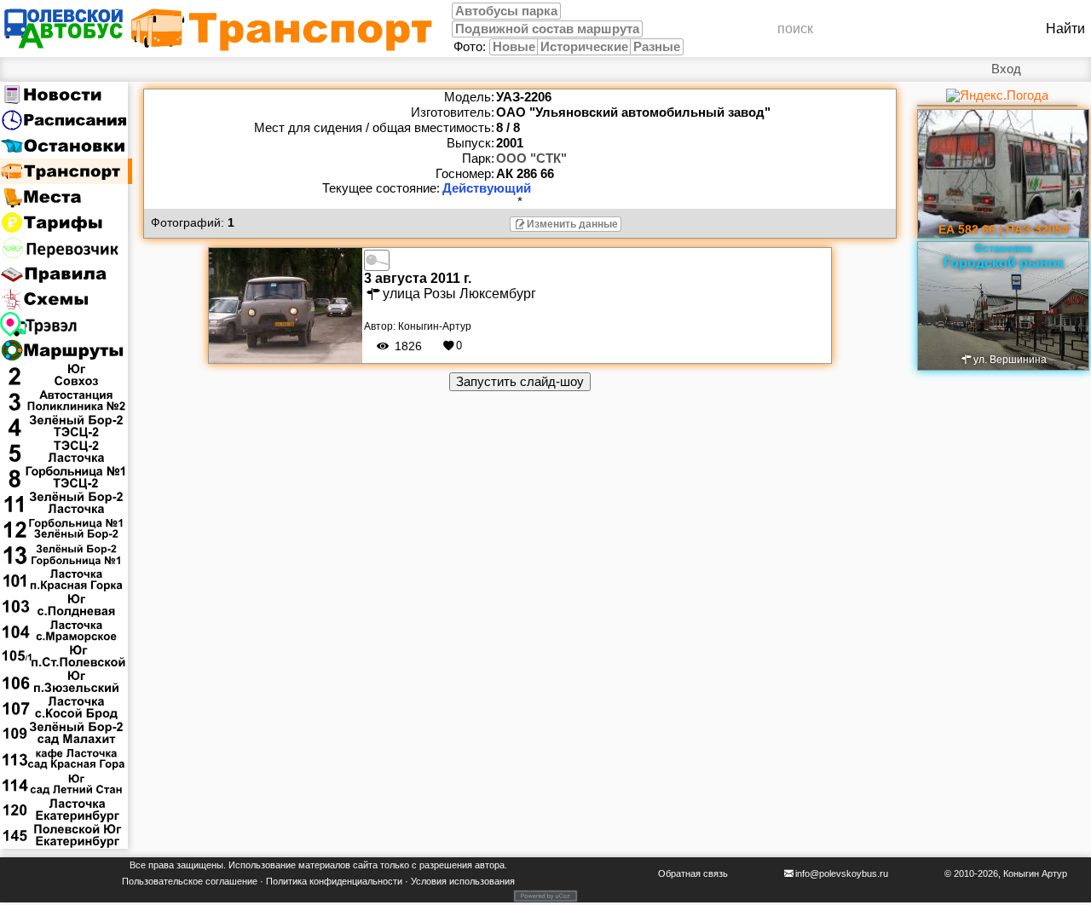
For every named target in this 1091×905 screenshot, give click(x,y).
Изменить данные (572, 224)
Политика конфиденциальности (334, 881)
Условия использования (463, 881)
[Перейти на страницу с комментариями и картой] (285, 304)
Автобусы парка (506, 11)
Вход (1006, 69)
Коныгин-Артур (434, 326)
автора (490, 865)
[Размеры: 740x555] (377, 259)
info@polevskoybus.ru (841, 873)
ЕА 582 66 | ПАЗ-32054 (1003, 229)
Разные (656, 47)
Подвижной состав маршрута (547, 29)
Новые (514, 47)
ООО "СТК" (531, 158)
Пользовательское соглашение (189, 881)
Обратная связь (693, 873)
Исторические (584, 47)
